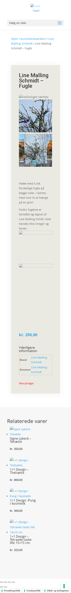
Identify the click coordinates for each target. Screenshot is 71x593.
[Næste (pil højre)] (5, 587)
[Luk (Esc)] (13, 582)
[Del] (9, 582)
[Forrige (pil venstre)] (1, 587)
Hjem (14, 39)
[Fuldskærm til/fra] (5, 582)
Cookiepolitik (33, 590)
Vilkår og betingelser (58, 590)
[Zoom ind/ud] (1, 582)
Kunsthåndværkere (33, 39)
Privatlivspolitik (12, 590)
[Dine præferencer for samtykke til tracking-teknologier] (64, 586)
